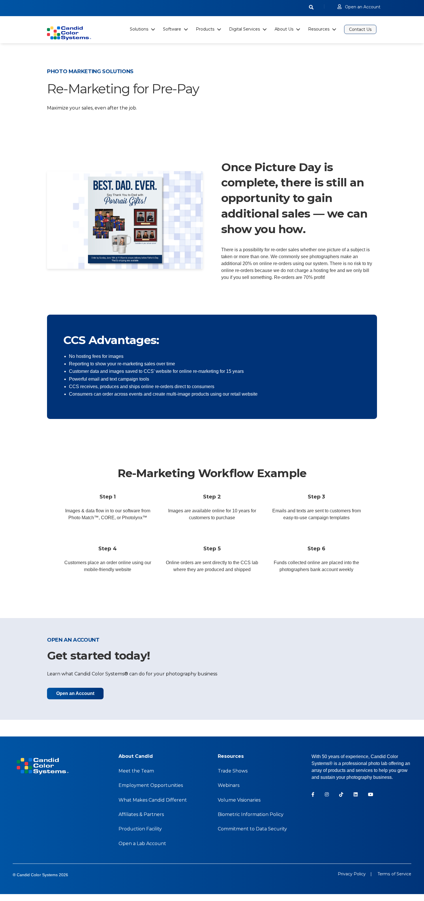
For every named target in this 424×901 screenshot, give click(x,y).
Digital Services (244, 29)
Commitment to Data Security (252, 829)
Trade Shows (232, 771)
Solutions (139, 29)
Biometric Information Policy (251, 814)
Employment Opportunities (151, 785)
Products (205, 29)
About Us (284, 29)
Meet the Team (136, 771)
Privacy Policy (352, 874)
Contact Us (360, 29)
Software (172, 29)
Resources (318, 29)
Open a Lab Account (142, 843)
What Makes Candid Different (153, 800)
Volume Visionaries (239, 800)
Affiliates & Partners (141, 814)
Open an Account (362, 7)
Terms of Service (393, 874)
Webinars (228, 785)
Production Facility (140, 829)
